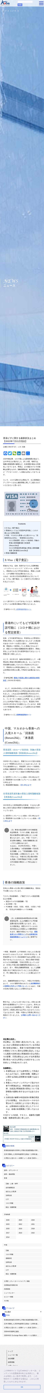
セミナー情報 (8, 1297)
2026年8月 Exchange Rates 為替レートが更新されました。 (23, 1335)
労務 (7, 1250)
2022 (20, 1224)
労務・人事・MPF (12, 1184)
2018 (33, 1228)
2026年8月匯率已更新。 (12, 1331)
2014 (7, 1237)
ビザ (19, 447)
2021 (33, 1224)
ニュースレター (9, 1293)
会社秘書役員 (10, 1187)
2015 (33, 1233)
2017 (7, 1233)
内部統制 (7, 1289)
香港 (23, 447)
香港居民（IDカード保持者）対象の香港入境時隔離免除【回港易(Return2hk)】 (24, 543)
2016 (20, 1233)
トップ (4, 11)
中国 (5, 1245)
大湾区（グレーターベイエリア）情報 (17, 1281)
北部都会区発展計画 (11, 1285)
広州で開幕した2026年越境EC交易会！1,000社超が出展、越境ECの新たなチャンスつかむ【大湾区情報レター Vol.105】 (23, 1154)
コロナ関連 (9, 1203)
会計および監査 (11, 1191)
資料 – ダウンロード (11, 1170)
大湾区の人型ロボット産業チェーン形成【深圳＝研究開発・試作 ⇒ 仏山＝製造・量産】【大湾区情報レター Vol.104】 (23, 1158)
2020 (7, 1228)
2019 (20, 1228)
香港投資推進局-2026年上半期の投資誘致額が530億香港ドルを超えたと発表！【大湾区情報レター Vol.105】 (23, 1150)
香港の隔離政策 (10, 553)
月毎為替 (7, 1214)
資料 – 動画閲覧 (9, 1174)
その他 (6, 1301)
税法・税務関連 (11, 1207)
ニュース (13, 11)
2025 (20, 1220)
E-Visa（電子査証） (12, 528)
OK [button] (22, 1387)
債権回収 (9, 1258)
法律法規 (9, 1195)
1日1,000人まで (25, 785)
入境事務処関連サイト (23, 609)
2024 (33, 1220)
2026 (7, 1220)
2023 (7, 1224)
